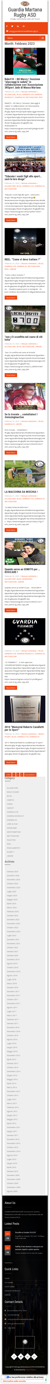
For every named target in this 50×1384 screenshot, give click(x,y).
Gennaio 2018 (12, 987)
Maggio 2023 (12, 899)
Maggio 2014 (12, 1079)
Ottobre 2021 (12, 947)
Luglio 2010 (11, 1159)
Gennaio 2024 (12, 871)
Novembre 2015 (13, 1055)
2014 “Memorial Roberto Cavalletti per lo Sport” (24, 728)
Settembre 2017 (13, 1003)
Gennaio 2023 (12, 915)
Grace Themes (31, 1370)
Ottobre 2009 (12, 1183)
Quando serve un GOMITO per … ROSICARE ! (22, 571)
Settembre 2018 (13, 971)
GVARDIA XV (20, 97)
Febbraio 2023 (13, 911)
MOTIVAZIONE (32, 97)
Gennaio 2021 (12, 951)
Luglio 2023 (11, 891)
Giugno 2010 (12, 1163)
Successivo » (30, 774)
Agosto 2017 (12, 1007)
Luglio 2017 (11, 1011)
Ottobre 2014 (12, 1067)
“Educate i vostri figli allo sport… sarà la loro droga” (23, 178)
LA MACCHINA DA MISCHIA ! (21, 491)
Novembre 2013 (13, 1091)
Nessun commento (29, 91)
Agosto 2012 (12, 1111)
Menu (10, 38)
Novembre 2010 (13, 1143)
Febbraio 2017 (13, 1019)
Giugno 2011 (12, 1131)
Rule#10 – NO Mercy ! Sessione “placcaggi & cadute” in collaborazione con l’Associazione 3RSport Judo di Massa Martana (24, 83)
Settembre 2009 (13, 1187)
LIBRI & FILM (12, 824)
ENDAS (10, 804)
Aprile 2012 (11, 1123)
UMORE (13, 269)
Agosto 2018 (12, 975)
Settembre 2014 (13, 1071)
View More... (9, 1263)
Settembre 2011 (13, 1127)
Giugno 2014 (12, 1075)
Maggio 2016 (12, 1051)
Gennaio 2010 (12, 1171)
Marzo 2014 (12, 1087)
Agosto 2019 (12, 963)
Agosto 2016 (12, 1039)
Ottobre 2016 (12, 1035)
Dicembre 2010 (13, 1139)
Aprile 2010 (11, 1167)
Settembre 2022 (13, 931)
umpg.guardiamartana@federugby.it (23, 31)
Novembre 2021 (13, 943)
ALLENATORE (10, 94)
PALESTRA (11, 840)
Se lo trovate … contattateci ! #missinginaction (21, 416)
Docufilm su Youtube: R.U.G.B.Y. (25, 1232)
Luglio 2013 (11, 1099)
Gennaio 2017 (12, 1023)
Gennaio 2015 (12, 1063)
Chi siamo (9, 1282)
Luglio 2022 (11, 935)
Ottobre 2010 (12, 1147)
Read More (10, 137)
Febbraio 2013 (13, 1107)
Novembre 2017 (13, 995)
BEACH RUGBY (13, 792)
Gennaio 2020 (12, 955)
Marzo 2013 (12, 1103)
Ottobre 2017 (12, 999)
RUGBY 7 (10, 852)
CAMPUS (10, 800)
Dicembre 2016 (13, 1027)
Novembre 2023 (13, 879)
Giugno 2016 (12, 1047)
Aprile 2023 (11, 903)
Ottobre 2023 (12, 883)
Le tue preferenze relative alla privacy (26, 1377)
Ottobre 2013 (12, 1095)
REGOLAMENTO (13, 848)
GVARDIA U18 (28, 94)
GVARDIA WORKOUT (25, 653)
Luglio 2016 (11, 1043)
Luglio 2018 (11, 979)
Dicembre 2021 (13, 939)
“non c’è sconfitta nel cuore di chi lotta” (23, 338)
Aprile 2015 (11, 1059)
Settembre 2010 (13, 1151)
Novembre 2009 (13, 1179)
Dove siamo (10, 1286)
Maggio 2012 (12, 1119)
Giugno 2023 (12, 895)
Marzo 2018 (12, 983)
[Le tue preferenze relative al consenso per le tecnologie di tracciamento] (46, 1380)
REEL (41, 97)
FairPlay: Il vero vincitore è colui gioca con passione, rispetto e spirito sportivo (29, 1248)
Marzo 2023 (12, 907)
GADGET (10, 808)
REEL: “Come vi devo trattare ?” (23, 259)
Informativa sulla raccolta (14, 1381)
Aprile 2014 (11, 1083)
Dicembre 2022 (13, 919)
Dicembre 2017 (13, 991)
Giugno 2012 (12, 1115)
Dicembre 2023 (13, 875)
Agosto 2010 (12, 1155)
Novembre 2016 (13, 1031)
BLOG (19, 94)
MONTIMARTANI (14, 832)
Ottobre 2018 (12, 967)
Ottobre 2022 (12, 927)
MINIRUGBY (27, 579)
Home (7, 1278)
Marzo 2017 (12, 1015)
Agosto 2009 (12, 1191)
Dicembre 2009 (13, 1175)
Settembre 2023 (13, 887)
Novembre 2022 (13, 923)
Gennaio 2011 (12, 1135)
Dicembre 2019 (13, 959)
